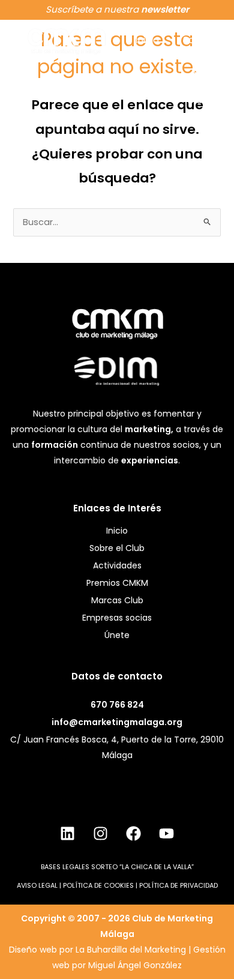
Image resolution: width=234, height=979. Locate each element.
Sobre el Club (197, 70)
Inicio (147, 40)
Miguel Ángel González (135, 965)
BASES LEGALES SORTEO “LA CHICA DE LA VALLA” (117, 867)
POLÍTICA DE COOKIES (98, 885)
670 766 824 (117, 705)
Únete (117, 635)
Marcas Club (117, 600)
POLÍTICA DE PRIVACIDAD (178, 885)
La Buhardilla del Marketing (131, 950)
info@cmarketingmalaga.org (117, 722)
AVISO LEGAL (37, 885)
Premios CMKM (117, 583)
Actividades (117, 565)
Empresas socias (117, 618)
